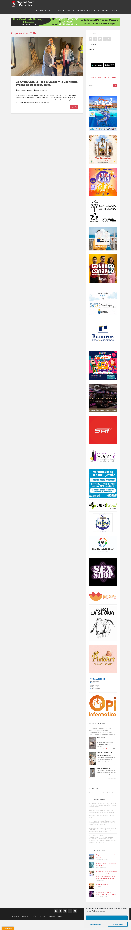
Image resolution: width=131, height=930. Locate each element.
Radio (42, 10)
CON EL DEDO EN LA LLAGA (103, 77)
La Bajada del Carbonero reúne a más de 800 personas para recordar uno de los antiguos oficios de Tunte (103, 805)
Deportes (105, 10)
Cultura (97, 10)
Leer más (74, 107)
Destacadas (70, 10)
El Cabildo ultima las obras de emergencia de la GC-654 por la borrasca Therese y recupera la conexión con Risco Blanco (103, 830)
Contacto (114, 10)
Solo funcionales (95, 924)
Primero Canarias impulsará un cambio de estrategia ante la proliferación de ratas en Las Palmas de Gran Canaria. (102, 822)
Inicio (50, 10)
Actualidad (58, 10)
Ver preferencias (117, 924)
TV (36, 10)
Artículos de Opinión (83, 10)
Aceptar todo (106, 918)
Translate (114, 792)
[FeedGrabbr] (103, 779)
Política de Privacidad (39, 916)
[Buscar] (115, 85)
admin (31, 90)
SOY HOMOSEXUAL (102, 884)
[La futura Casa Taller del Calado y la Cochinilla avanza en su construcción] (47, 56)
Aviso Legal (25, 916)
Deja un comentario (41, 90)
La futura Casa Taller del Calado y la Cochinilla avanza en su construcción (47, 83)
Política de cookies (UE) (56, 916)
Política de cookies (98, 911)
